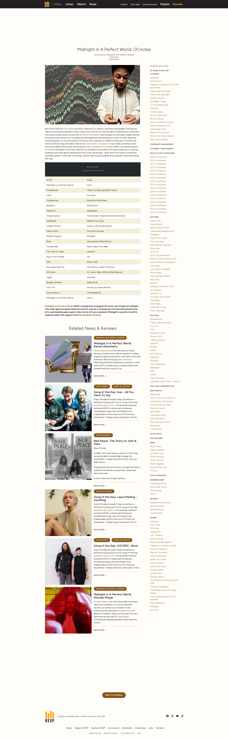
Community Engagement (162, 144)
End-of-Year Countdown (162, 153)
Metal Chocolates (90, 134)
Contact (160, 728)
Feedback (154, 234)
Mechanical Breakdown (160, 542)
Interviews (155, 248)
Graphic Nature (157, 98)
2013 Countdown (158, 170)
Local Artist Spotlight (160, 269)
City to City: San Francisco (162, 397)
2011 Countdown (158, 164)
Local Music (100, 55)
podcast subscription (104, 405)
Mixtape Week (156, 438)
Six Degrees (155, 290)
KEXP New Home (158, 487)
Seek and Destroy (158, 556)
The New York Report (160, 297)
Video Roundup (103, 435)
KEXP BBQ (155, 411)
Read (92, 4)
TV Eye (153, 470)
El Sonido (154, 528)
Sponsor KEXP (98, 728)
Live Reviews (156, 513)
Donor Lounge (150, 5)
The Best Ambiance (159, 586)
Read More (99, 376)
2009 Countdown (158, 157)
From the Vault (157, 241)
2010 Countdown (158, 160)
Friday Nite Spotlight (160, 94)
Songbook (155, 425)
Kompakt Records (126, 610)
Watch (81, 4)
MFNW (153, 346)
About (69, 728)
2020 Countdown (158, 195)
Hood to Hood (157, 408)
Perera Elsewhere (102, 350)
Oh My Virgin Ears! (158, 115)
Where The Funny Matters (162, 136)
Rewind (153, 283)
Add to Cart (155, 220)
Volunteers (127, 728)
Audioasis (154, 521)
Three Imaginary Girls (160, 125)
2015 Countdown (158, 177)
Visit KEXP (135, 5)
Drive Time (155, 525)
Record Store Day (158, 467)
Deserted (154, 77)
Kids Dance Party (158, 415)
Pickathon (154, 357)
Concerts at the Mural (160, 404)
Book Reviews (156, 509)
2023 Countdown (158, 205)
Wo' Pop (154, 610)
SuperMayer (123, 616)
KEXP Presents (157, 460)
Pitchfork (154, 360)
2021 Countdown (158, 198)
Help (139, 733)
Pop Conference (158, 364)
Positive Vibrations (159, 549)
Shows (153, 518)
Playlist (165, 4)
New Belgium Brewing (90, 315)
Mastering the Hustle (160, 422)
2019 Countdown (158, 191)
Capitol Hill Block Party (160, 322)
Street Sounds (157, 570)
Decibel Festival (157, 333)
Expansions (155, 531)
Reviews (154, 499)
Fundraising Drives (158, 483)
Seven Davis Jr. (93, 143)
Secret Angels (109, 143)
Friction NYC (156, 336)
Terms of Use (95, 733)
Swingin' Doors (157, 576)
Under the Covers (158, 307)
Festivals (154, 316)
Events (124, 5)
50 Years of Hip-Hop (159, 71)
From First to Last (158, 238)
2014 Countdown (158, 174)
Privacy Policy (111, 733)
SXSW (153, 374)
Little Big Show (157, 418)
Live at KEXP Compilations (162, 262)
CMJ (152, 329)
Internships (140, 728)
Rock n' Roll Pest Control (161, 122)
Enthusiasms (156, 81)
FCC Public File (128, 733)
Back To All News (114, 695)
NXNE (153, 350)
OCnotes (68, 128)
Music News (156, 446)
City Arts (154, 326)
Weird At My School (159, 132)
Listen (69, 4)
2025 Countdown (158, 212)
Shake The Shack (158, 559)
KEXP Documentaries (160, 255)
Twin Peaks (155, 303)
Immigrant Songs (158, 101)
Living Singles (156, 111)
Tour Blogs (155, 300)
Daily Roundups (157, 450)
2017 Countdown (158, 184)
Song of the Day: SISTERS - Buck (116, 545)
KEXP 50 (154, 252)
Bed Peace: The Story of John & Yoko (115, 442)
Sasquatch (155, 367)
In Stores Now (157, 453)
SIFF (152, 371)
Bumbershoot (156, 319)
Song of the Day (122, 386)
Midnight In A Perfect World (120, 55)
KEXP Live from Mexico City (163, 258)
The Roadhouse (157, 603)
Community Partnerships (161, 401)
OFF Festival (156, 353)
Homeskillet (108, 146)
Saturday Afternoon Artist (162, 286)
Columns (154, 74)
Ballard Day (155, 394)
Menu (58, 4)
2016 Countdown (158, 181)
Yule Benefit (155, 429)
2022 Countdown (158, 202)
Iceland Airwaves (158, 340)
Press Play (154, 279)
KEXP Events (156, 391)
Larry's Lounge (156, 538)
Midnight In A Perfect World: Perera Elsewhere (113, 345)
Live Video (155, 265)
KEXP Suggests (157, 463)
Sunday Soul (156, 573)
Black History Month (159, 227)
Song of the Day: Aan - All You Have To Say (114, 393)
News (152, 443)
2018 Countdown (158, 188)
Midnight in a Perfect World (59, 306)
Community (113, 728)
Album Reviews (157, 506)
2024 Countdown (158, 208)
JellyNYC (154, 343)
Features (154, 217)
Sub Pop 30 (155, 293)
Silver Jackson (93, 146)
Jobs (150, 728)
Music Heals (155, 272)
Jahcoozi (127, 359)
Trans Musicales (157, 378)
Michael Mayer (101, 601)
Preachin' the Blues (158, 552)
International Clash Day (160, 245)
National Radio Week (160, 276)
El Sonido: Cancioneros (161, 149)
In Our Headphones (159, 105)
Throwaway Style (158, 129)
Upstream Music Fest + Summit (165, 381)
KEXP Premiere (157, 456)
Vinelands (154, 606)
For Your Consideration (162, 386)
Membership (156, 490)
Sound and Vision (158, 566)
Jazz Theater (156, 535)
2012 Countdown (158, 167)
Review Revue (156, 118)
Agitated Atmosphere (160, 502)
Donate (178, 4)
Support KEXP (82, 728)
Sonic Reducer (157, 563)
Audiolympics (156, 224)
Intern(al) (154, 108)
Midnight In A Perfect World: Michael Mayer (113, 596)
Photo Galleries (158, 475)
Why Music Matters (159, 139)
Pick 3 (153, 494)
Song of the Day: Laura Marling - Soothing (115, 498)
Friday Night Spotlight (160, 91)
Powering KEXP (157, 480)
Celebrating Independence (162, 231)
